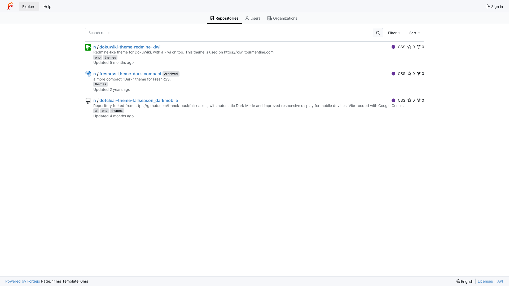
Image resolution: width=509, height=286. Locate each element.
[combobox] (395, 32)
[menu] (465, 281)
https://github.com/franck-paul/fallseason (170, 105)
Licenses (485, 281)
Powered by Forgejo (22, 281)
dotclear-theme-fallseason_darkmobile (138, 100)
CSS (401, 46)
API (500, 281)
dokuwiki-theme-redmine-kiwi (129, 47)
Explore (28, 6)
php (97, 57)
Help (47, 6)
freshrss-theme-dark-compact (130, 73)
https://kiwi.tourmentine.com (249, 52)
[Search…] (378, 32)
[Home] (10, 6)
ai (96, 111)
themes (110, 57)
